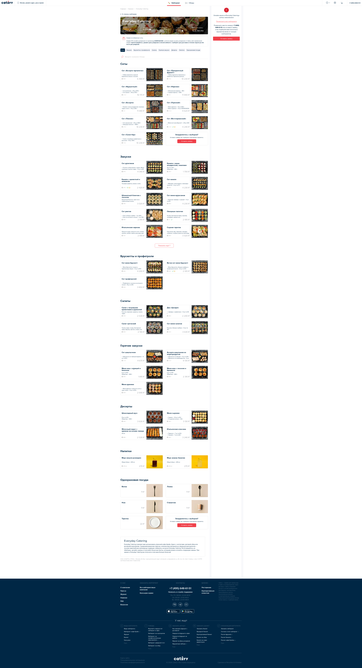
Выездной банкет (202, 631)
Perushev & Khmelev (234, 662)
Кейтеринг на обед (154, 645)
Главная (123, 9)
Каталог (131, 9)
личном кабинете (165, 42)
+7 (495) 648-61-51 (354, 3)
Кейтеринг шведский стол (156, 643)
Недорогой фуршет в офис (181, 633)
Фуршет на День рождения (181, 641)
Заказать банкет (202, 628)
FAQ (122, 601)
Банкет (126, 637)
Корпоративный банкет (204, 634)
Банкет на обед (202, 637)
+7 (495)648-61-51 (180, 588)
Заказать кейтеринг (227, 628)
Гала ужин (127, 640)
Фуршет (126, 634)
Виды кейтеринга (129, 628)
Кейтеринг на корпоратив (156, 633)
